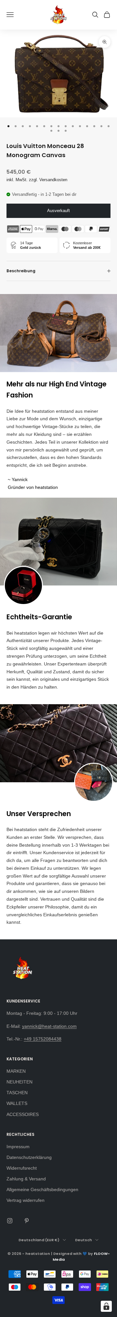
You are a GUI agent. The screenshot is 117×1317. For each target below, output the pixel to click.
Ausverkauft (58, 210)
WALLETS (16, 1103)
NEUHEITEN (19, 1081)
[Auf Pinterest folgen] (26, 1220)
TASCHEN (17, 1092)
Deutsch (83, 1240)
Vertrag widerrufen (25, 1200)
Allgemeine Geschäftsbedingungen (42, 1189)
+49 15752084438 (42, 1039)
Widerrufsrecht (21, 1168)
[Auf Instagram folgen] (9, 1220)
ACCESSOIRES (22, 1114)
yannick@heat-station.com (49, 1026)
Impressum (18, 1146)
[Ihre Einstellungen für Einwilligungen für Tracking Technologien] (106, 1306)
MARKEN (16, 1071)
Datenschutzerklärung (29, 1157)
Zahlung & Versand (26, 1178)
